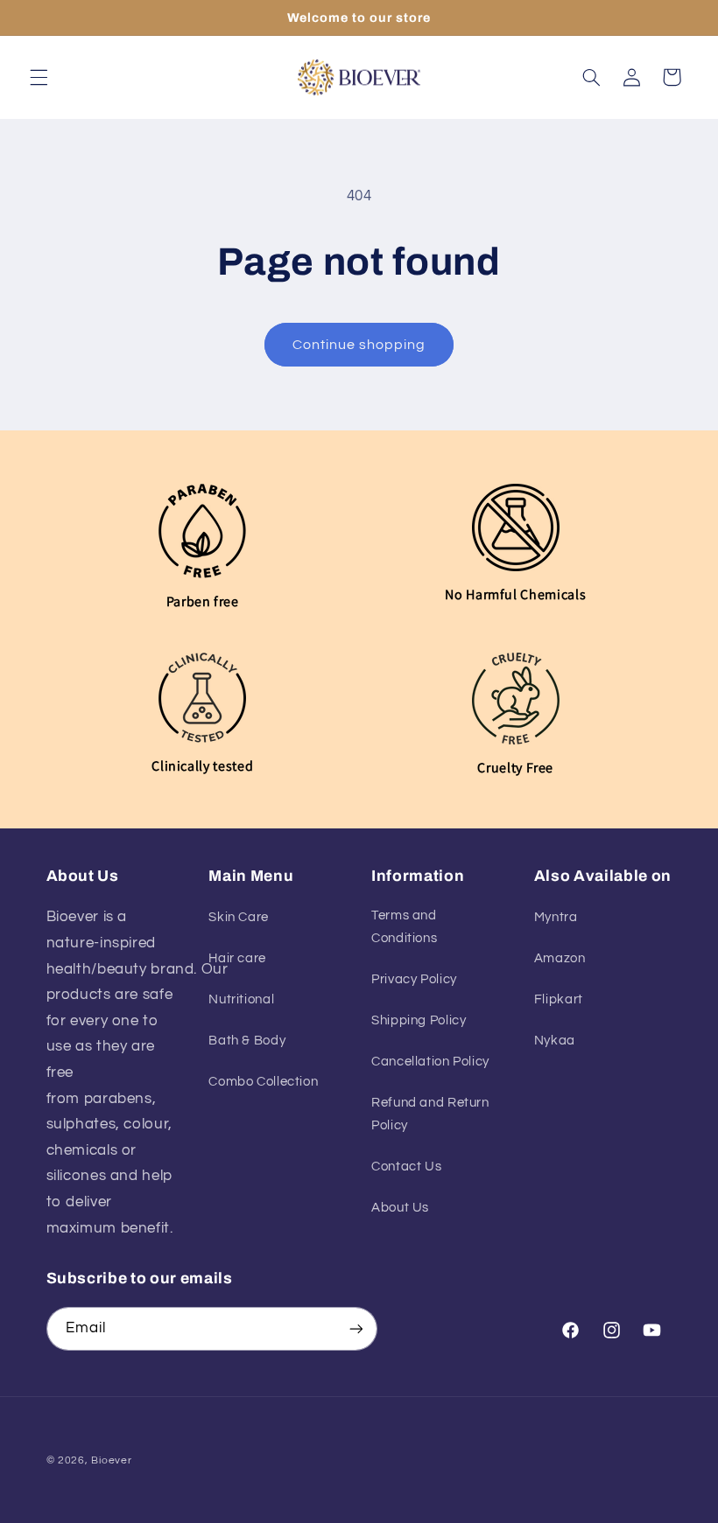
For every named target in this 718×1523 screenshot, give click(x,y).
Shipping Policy (418, 1020)
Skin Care (238, 917)
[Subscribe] (355, 1328)
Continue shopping (359, 345)
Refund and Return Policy (430, 1114)
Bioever (111, 1460)
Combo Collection (263, 1081)
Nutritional (241, 999)
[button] (38, 77)
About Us (400, 1207)
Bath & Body (246, 1040)
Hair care (237, 958)
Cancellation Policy (430, 1061)
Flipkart (558, 999)
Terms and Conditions (404, 927)
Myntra (556, 917)
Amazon (560, 958)
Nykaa (554, 1040)
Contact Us (406, 1166)
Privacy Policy (414, 979)
